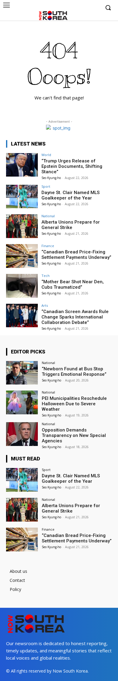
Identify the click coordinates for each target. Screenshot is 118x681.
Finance (47, 245)
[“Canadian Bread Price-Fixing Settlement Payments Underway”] (22, 256)
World (46, 154)
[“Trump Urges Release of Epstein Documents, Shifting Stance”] (22, 165)
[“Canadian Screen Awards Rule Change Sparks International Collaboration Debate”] (22, 316)
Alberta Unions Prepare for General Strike (70, 224)
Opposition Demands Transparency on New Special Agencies (74, 435)
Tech (45, 275)
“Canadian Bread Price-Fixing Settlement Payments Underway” (76, 254)
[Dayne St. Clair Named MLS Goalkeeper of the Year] (22, 197)
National (48, 216)
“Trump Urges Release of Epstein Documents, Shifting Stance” (71, 166)
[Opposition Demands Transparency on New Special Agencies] (22, 434)
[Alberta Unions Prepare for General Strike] (22, 226)
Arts (44, 305)
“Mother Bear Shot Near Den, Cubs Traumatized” (72, 284)
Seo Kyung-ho (51, 178)
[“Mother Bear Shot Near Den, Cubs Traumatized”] (22, 286)
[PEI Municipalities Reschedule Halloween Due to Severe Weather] (22, 402)
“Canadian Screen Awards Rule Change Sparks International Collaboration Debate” (75, 317)
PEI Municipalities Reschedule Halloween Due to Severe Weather (74, 404)
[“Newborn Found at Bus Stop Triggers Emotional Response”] (22, 373)
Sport (45, 186)
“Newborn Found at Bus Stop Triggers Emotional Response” (74, 371)
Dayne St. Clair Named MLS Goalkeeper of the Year (70, 195)
